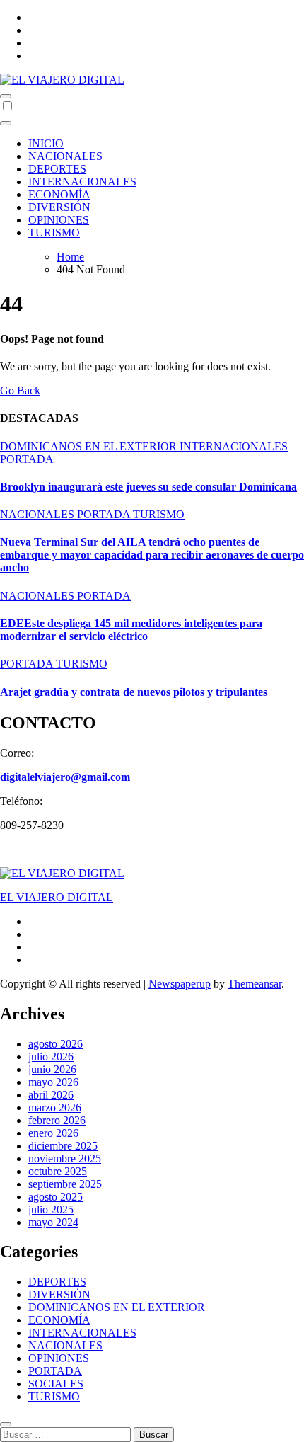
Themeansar (254, 984)
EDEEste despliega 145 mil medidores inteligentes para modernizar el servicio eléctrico (131, 629)
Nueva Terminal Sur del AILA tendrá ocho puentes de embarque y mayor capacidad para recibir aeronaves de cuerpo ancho (152, 554)
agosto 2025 (55, 1197)
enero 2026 (53, 1133)
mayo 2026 (53, 1082)
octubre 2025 (57, 1171)
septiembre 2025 (65, 1184)
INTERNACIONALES (82, 182)
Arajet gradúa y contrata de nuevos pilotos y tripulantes (133, 692)
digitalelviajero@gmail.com (65, 777)
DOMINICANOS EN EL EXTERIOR (90, 446)
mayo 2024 (53, 1222)
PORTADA (27, 459)
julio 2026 (51, 1057)
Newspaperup (179, 984)
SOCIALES (55, 1384)
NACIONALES (65, 156)
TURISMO (54, 233)
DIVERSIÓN (59, 207)
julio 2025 (51, 1209)
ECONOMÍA (59, 194)
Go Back (20, 390)
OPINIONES (58, 220)
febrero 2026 (57, 1120)
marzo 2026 (54, 1107)
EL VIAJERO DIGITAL (56, 897)
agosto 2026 (55, 1044)
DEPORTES (57, 169)
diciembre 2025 (63, 1146)
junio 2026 (52, 1069)
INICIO (46, 143)
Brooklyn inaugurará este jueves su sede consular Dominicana (148, 487)
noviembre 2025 (64, 1158)
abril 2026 (51, 1095)
